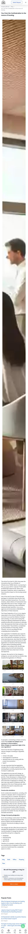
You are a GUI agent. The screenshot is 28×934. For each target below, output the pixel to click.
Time (3, 863)
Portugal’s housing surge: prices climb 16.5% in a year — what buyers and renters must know (13, 925)
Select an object (14, 884)
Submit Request (17, 2)
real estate (6, 587)
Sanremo (7, 721)
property (21, 859)
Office (14, 859)
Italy (12, 583)
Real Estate (18, 613)
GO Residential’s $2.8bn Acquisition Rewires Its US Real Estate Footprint (13, 917)
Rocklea (7, 668)
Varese (7, 734)
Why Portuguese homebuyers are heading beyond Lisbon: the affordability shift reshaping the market (13, 903)
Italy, (4, 668)
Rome (7, 694)
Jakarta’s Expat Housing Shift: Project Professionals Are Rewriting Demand (11, 911)
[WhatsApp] (23, 926)
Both (8, 859)
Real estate (20, 607)
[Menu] (25, 2)
